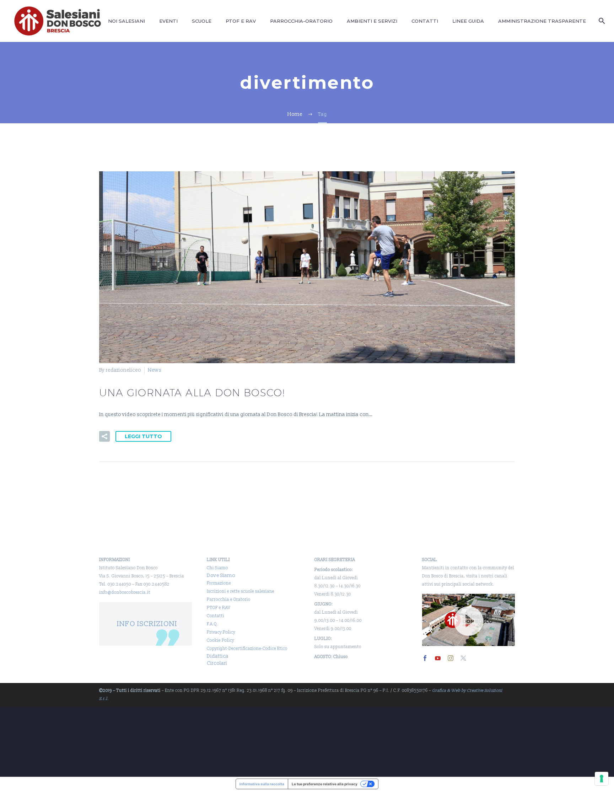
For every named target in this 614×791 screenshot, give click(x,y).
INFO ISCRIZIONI (147, 623)
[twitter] (463, 658)
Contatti (424, 21)
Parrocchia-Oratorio (301, 21)
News (154, 370)
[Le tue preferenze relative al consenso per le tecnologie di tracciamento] (601, 778)
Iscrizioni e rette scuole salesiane (240, 591)
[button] (104, 436)
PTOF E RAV (241, 21)
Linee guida (468, 21)
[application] (468, 620)
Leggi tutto (143, 436)
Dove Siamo (221, 575)
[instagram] (450, 658)
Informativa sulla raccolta (261, 784)
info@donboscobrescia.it (124, 592)
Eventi (168, 21)
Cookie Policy (220, 640)
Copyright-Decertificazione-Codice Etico (247, 648)
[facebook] (425, 658)
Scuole (201, 21)
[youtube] (438, 658)
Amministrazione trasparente (542, 21)
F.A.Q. (213, 624)
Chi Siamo (217, 568)
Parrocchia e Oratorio (229, 599)
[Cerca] (600, 21)
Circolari (217, 663)
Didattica (217, 656)
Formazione (219, 583)
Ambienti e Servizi (372, 21)
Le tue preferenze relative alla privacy (324, 784)
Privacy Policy (221, 632)
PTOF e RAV (218, 607)
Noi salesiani (126, 21)
